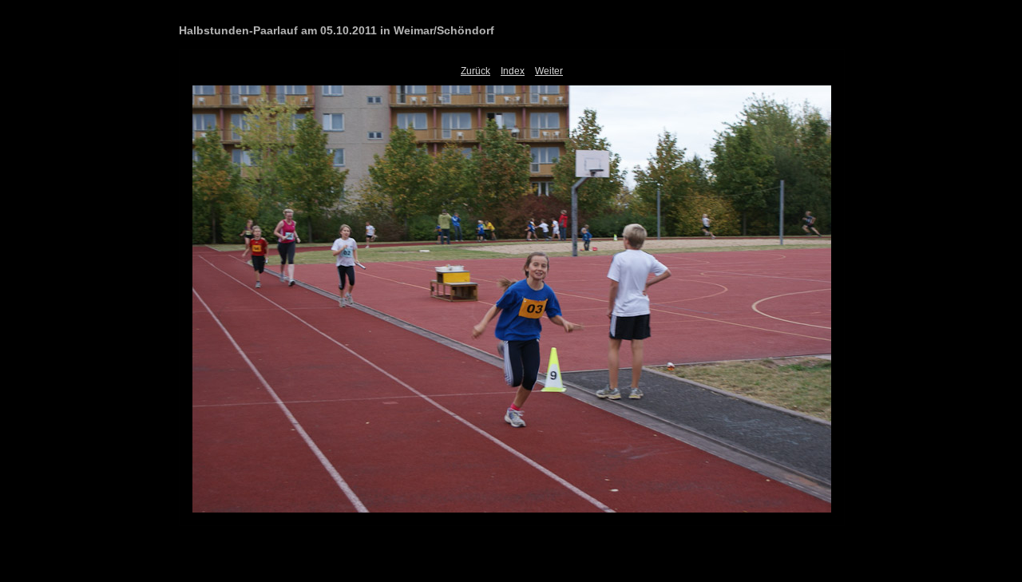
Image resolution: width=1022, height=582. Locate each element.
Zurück (475, 71)
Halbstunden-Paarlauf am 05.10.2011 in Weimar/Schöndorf (336, 30)
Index (513, 71)
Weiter (549, 71)
